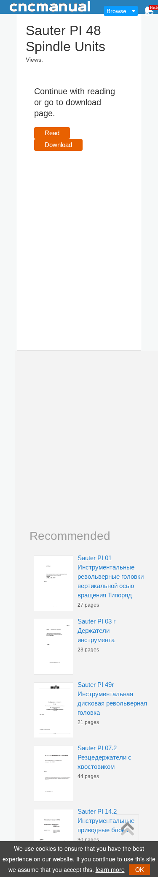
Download (58, 144)
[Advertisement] (79, 238)
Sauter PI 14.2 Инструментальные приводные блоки (106, 820)
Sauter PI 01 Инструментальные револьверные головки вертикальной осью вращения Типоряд (111, 576)
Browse (116, 11)
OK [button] (139, 869)
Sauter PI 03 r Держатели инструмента (96, 630)
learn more (110, 869)
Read (52, 132)
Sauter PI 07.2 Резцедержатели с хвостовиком (104, 757)
